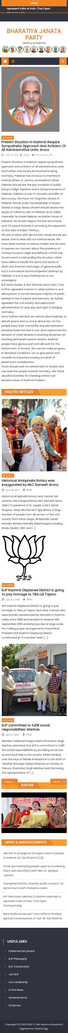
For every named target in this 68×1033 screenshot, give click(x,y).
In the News (16, 990)
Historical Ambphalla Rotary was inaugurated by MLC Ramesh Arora (30, 482)
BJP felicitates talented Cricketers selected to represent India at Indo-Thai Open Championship (32, 888)
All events (8, 137)
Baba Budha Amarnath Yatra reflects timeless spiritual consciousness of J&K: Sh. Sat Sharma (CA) (32, 905)
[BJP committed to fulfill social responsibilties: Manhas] (34, 680)
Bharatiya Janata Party (34, 34)
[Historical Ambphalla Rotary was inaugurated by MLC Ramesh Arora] (34, 435)
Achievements (18, 997)
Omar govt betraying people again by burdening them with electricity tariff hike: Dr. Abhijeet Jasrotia (34, 857)
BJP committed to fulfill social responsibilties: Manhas (26, 727)
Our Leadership (18, 982)
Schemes (15, 1005)
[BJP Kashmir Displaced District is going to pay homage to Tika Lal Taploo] (34, 557)
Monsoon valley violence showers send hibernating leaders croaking (12, 782)
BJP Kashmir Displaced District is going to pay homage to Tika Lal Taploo (33, 592)
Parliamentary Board (21, 951)
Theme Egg (41, 1028)
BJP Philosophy (18, 959)
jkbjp (26, 155)
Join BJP (14, 974)
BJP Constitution (19, 966)
